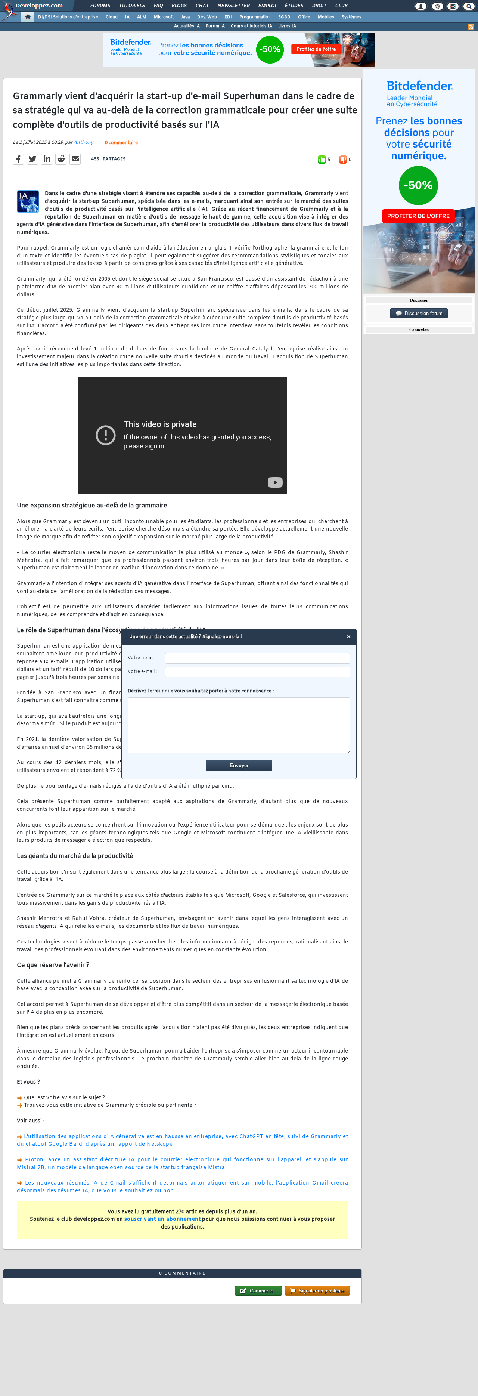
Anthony (83, 143)
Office (304, 17)
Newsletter (233, 6)
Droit (319, 6)
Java (185, 17)
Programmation (255, 17)
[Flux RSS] (471, 27)
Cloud (112, 17)
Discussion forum (422, 313)
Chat (202, 6)
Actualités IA (187, 26)
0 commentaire (121, 143)
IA (127, 17)
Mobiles (326, 17)
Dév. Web (207, 17)
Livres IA (287, 26)
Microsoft (164, 17)
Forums (100, 6)
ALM (141, 17)
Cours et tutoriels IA (251, 26)
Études (294, 6)
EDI (228, 17)
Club (341, 6)
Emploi (266, 6)
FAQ (158, 6)
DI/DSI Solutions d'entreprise (68, 17)
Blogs (179, 6)
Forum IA (215, 26)
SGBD (284, 17)
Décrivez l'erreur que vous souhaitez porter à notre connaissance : (201, 691)
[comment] (239, 725)
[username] (258, 658)
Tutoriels (131, 6)
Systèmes (351, 17)
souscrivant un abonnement (162, 1219)
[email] (258, 672)
